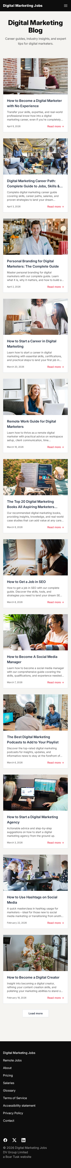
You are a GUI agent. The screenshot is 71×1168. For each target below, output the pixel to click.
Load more (36, 1013)
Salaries (8, 1083)
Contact (8, 1120)
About (7, 1068)
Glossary (9, 1090)
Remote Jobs (12, 1060)
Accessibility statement (19, 1105)
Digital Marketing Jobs (23, 6)
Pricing (8, 1075)
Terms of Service (15, 1098)
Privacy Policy (13, 1113)
